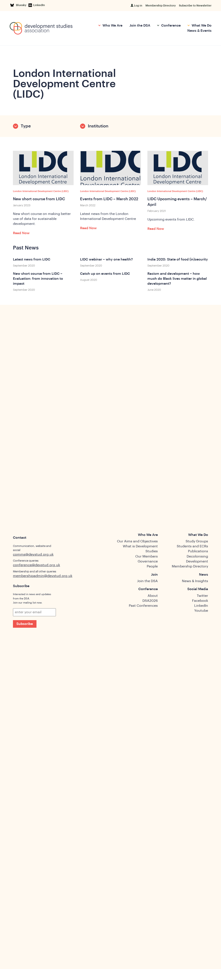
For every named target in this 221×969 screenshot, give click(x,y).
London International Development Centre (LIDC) (41, 191)
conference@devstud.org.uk (36, 565)
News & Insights (195, 581)
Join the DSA (139, 25)
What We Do (201, 25)
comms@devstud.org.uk (33, 554)
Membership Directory (160, 5)
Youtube (201, 610)
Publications (198, 551)
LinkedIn (39, 5)
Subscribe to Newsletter (195, 5)
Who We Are (112, 25)
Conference (170, 25)
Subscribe (24, 624)
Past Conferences (143, 605)
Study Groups (197, 541)
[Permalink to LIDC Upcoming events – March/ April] (177, 168)
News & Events (199, 30)
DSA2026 (150, 600)
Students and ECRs (192, 546)
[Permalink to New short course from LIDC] (43, 168)
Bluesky (22, 5)
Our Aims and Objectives (137, 541)
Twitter (202, 595)
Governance (148, 561)
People (152, 566)
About (153, 595)
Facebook (200, 600)
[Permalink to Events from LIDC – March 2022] (110, 168)
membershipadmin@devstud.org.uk (42, 576)
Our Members (146, 556)
